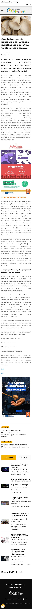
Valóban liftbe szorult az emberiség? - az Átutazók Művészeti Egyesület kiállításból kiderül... (14, 433)
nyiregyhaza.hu (5, 52)
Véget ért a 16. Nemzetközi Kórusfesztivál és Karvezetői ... (21, 480)
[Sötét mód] (30, 4)
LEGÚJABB (9, 458)
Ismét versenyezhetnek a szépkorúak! (19, 498)
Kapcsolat (10, 585)
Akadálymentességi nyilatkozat (13, 599)
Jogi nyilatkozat (15, 587)
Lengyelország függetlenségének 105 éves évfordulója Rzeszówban (15, 446)
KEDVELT (23, 458)
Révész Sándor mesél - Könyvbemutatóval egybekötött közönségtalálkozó (18, 552)
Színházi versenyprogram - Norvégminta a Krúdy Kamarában (20, 465)
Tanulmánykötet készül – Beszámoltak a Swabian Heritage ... (20, 515)
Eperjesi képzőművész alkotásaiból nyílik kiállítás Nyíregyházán (20, 535)
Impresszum (19, 585)
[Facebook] (14, 2)
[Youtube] (17, 2)
